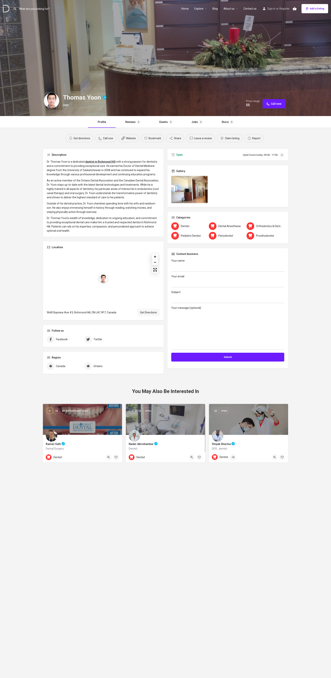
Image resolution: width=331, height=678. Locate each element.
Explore (198, 8)
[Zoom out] (155, 262)
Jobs (196, 122)
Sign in (271, 8)
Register (284, 8)
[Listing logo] (51, 100)
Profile (102, 122)
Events (165, 122)
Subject (175, 292)
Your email (177, 276)
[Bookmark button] (116, 457)
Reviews (132, 122)
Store (227, 122)
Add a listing (317, 8)
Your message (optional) (186, 307)
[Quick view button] (109, 457)
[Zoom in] (155, 257)
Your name (178, 260)
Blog (215, 8)
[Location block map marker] (103, 279)
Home (185, 8)
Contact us (249, 8)
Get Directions (148, 312)
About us (229, 8)
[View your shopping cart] (294, 9)
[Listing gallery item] (189, 189)
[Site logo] (6, 8)
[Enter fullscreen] (155, 270)
